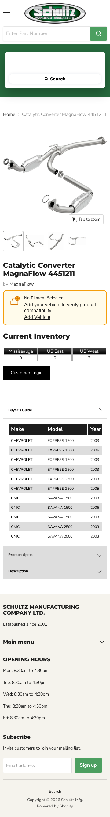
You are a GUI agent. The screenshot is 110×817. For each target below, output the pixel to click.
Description (18, 571)
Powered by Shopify (55, 806)
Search (55, 791)
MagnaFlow (21, 284)
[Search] (98, 34)
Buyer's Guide (20, 410)
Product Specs (20, 554)
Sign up (88, 765)
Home (9, 114)
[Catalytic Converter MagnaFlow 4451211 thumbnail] (13, 241)
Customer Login (27, 373)
